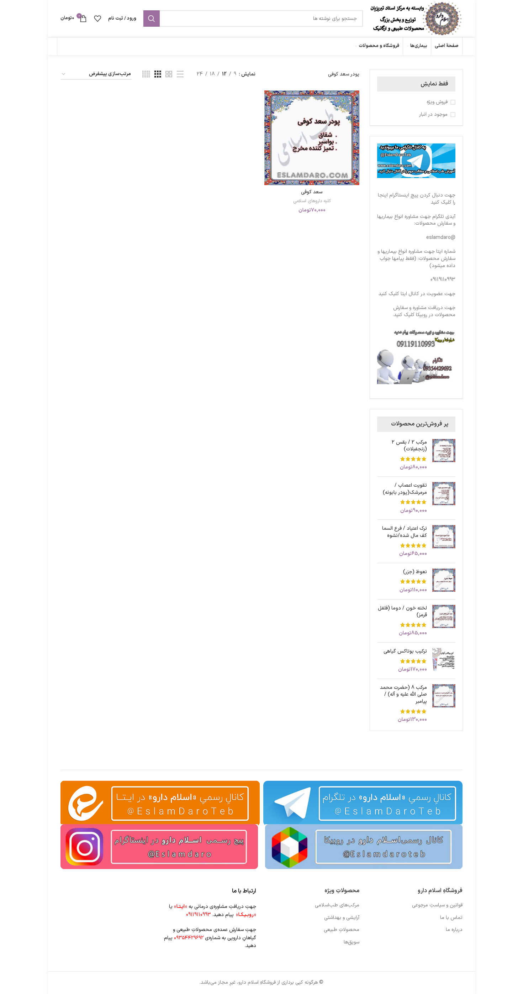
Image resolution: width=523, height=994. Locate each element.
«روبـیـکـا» (246, 915)
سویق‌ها (351, 942)
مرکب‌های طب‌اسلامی (337, 905)
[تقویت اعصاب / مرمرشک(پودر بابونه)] (443, 498)
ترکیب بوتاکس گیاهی (405, 651)
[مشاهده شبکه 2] (168, 74)
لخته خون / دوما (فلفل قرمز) (402, 612)
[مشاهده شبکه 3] (157, 74)
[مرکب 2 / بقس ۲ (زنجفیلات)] (443, 455)
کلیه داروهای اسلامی (312, 201)
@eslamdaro (440, 237)
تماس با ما (451, 917)
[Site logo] (416, 18)
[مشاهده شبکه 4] (146, 74)
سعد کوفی (312, 192)
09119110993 (442, 279)
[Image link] (364, 846)
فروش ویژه (437, 102)
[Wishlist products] (97, 18)
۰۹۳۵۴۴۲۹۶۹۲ (189, 938)
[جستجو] (151, 18)
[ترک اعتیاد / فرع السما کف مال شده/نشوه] (443, 541)
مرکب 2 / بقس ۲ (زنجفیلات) (409, 446)
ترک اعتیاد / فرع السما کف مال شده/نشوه (404, 532)
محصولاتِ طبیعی (341, 929)
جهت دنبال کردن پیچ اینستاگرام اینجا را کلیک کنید (416, 199)
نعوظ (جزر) (415, 572)
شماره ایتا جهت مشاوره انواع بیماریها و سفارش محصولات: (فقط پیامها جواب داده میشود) (416, 258)
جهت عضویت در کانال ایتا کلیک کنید (417, 294)
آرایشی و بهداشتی (341, 917)
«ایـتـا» (180, 906)
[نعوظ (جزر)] (443, 581)
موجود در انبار (433, 114)
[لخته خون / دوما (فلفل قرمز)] (443, 621)
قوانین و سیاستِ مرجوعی (437, 905)
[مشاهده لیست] (180, 74)
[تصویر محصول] (311, 138)
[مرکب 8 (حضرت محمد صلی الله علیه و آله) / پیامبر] (443, 703)
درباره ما (454, 929)
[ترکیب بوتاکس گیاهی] (443, 660)
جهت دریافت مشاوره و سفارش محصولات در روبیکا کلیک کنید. (424, 311)
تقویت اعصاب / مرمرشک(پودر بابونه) (405, 489)
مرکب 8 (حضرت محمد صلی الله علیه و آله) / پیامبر (403, 694)
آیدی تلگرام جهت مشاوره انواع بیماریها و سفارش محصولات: (416, 220)
